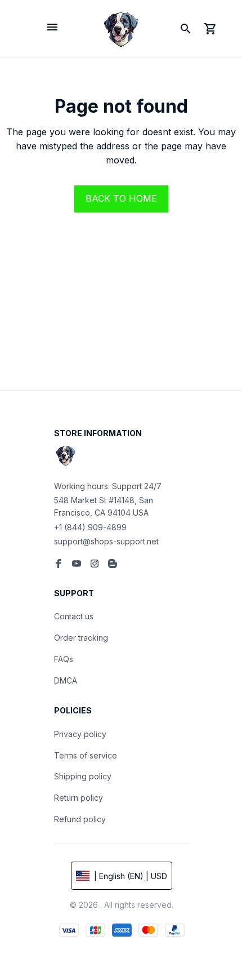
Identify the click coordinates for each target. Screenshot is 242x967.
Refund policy (80, 819)
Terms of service (85, 755)
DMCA (65, 680)
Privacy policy (80, 734)
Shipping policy (82, 776)
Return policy (78, 797)
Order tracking (81, 637)
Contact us (73, 616)
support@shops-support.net (106, 541)
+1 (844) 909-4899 (90, 527)
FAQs (63, 659)
